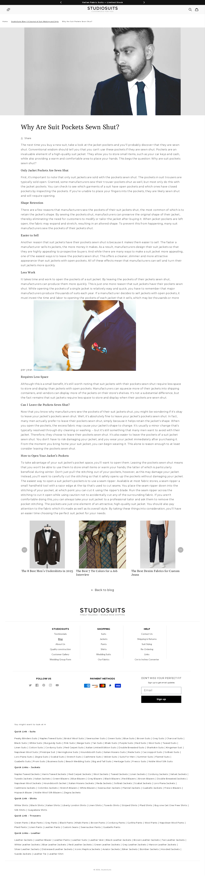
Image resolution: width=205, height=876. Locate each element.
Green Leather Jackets (107, 844)
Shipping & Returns (147, 639)
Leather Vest (96, 840)
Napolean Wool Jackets (27, 783)
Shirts (104, 649)
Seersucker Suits (96, 738)
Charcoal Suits (174, 738)
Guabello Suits (22, 761)
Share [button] (28, 138)
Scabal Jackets (142, 783)
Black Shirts (37, 805)
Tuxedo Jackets (23, 778)
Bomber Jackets (149, 849)
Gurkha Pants (134, 822)
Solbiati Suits (171, 752)
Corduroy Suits (53, 747)
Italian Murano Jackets (81, 783)
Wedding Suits (103, 654)
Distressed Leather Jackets (57, 849)
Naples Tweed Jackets (27, 774)
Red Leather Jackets (80, 844)
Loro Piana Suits (23, 756)
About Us (60, 644)
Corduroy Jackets (158, 774)
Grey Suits (158, 738)
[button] (8, 9)
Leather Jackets (23, 840)
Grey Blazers (95, 778)
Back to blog (104, 590)
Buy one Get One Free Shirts (171, 805)
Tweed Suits (169, 743)
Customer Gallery (60, 654)
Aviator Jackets (111, 849)
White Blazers (88, 788)
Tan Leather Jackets (173, 840)
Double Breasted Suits (131, 747)
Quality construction (60, 649)
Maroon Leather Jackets (162, 844)
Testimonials (60, 633)
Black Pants (66, 822)
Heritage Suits (122, 761)
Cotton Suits (36, 747)
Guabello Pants (111, 827)
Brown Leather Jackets (147, 840)
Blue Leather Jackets (54, 844)
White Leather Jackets (27, 844)
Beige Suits (83, 743)
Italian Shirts (53, 805)
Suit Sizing (147, 644)
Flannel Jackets (131, 788)
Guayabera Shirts (37, 810)
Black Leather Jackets (118, 840)
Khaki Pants (81, 822)
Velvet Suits (110, 756)
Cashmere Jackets (24, 788)
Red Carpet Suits (74, 747)
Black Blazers (112, 778)
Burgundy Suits (52, 743)
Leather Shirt (56, 854)
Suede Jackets (22, 854)
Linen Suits (20, 747)
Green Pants (21, 822)
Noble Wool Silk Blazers (48, 792)
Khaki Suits (111, 743)
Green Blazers (61, 778)
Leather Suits (79, 840)
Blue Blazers (78, 778)
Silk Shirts (19, 810)
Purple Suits (126, 743)
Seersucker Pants (91, 827)
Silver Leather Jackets (26, 849)
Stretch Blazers (69, 788)
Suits (103, 633)
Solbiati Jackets (123, 783)
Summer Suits (145, 756)
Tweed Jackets (119, 774)
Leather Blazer (43, 840)
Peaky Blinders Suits (25, 738)
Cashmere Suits (92, 756)
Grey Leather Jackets (134, 844)
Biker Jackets (130, 849)
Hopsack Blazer (23, 792)
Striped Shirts (129, 805)
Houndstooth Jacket (55, 783)
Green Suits (114, 738)
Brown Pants (98, 822)
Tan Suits (97, 743)
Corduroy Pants (116, 822)
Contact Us (147, 633)
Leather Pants (52, 827)
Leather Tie (40, 854)
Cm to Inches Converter (147, 659)
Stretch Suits (74, 756)
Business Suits (55, 761)
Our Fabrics (103, 659)
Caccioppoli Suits (152, 752)
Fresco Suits (139, 761)
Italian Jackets (42, 778)
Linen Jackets (138, 774)
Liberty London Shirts (74, 805)
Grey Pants (51, 822)
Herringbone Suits (68, 752)
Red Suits (140, 743)
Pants (104, 644)
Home (5, 21)
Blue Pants (37, 822)
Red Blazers (129, 778)
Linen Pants (35, 827)
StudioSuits (106, 870)
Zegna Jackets (72, 792)
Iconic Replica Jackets (87, 849)
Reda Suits (134, 752)
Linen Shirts (95, 805)
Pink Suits (69, 743)
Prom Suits (39, 761)
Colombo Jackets (48, 788)
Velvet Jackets (178, 774)
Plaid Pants (20, 827)
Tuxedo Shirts (111, 805)
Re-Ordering (147, 649)
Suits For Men (127, 756)
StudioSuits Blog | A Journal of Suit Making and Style (35, 21)
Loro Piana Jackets (164, 783)
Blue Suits (129, 738)
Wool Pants (151, 822)
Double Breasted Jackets (171, 778)
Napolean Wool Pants (172, 822)
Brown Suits (143, 738)
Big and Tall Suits (101, 761)
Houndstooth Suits (91, 752)
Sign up (161, 699)
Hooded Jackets (170, 849)
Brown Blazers (146, 778)
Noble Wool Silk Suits (161, 761)
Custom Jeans (70, 827)
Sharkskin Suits (155, 747)
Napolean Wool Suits (26, 752)
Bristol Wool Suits (74, 738)
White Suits (35, 743)
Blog (60, 639)
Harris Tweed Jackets (54, 774)
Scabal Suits (57, 756)
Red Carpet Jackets (80, 774)
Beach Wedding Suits (78, 761)
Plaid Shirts (146, 805)
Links (146, 654)
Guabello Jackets (152, 788)
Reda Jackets (104, 783)
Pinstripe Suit (47, 752)
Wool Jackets (100, 774)
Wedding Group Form (60, 659)
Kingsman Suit (174, 747)
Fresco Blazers (172, 788)
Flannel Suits (162, 756)
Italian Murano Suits (115, 752)
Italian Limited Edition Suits (101, 747)
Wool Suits (154, 743)
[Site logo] (102, 612)
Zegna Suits (41, 756)
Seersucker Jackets (109, 788)
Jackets (103, 639)
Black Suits (20, 743)
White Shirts (21, 805)
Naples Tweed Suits (51, 738)
